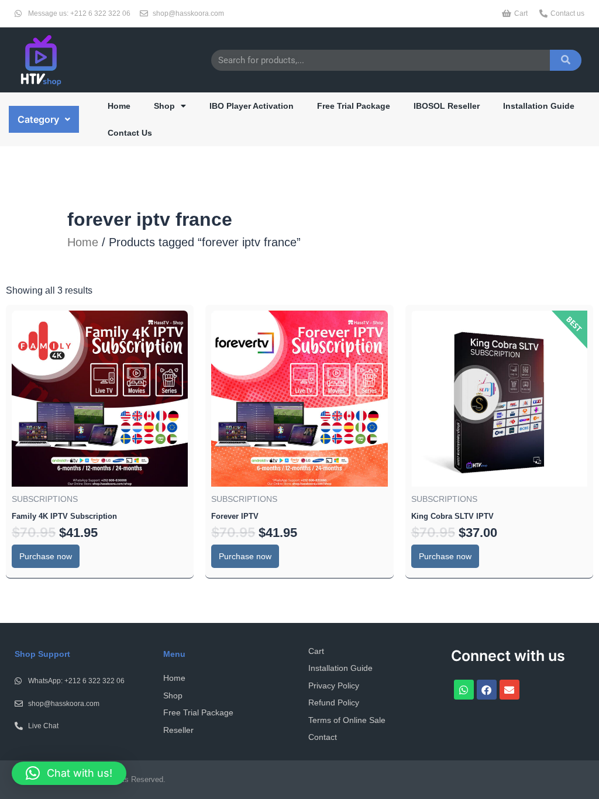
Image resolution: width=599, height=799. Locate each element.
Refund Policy (333, 702)
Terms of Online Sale (346, 720)
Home (119, 106)
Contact (322, 737)
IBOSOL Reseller (447, 106)
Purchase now (45, 556)
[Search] (565, 60)
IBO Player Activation (251, 106)
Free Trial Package (353, 106)
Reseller (178, 730)
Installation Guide (538, 106)
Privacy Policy (333, 685)
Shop (164, 106)
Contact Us (130, 132)
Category (38, 119)
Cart (316, 651)
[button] (44, 119)
